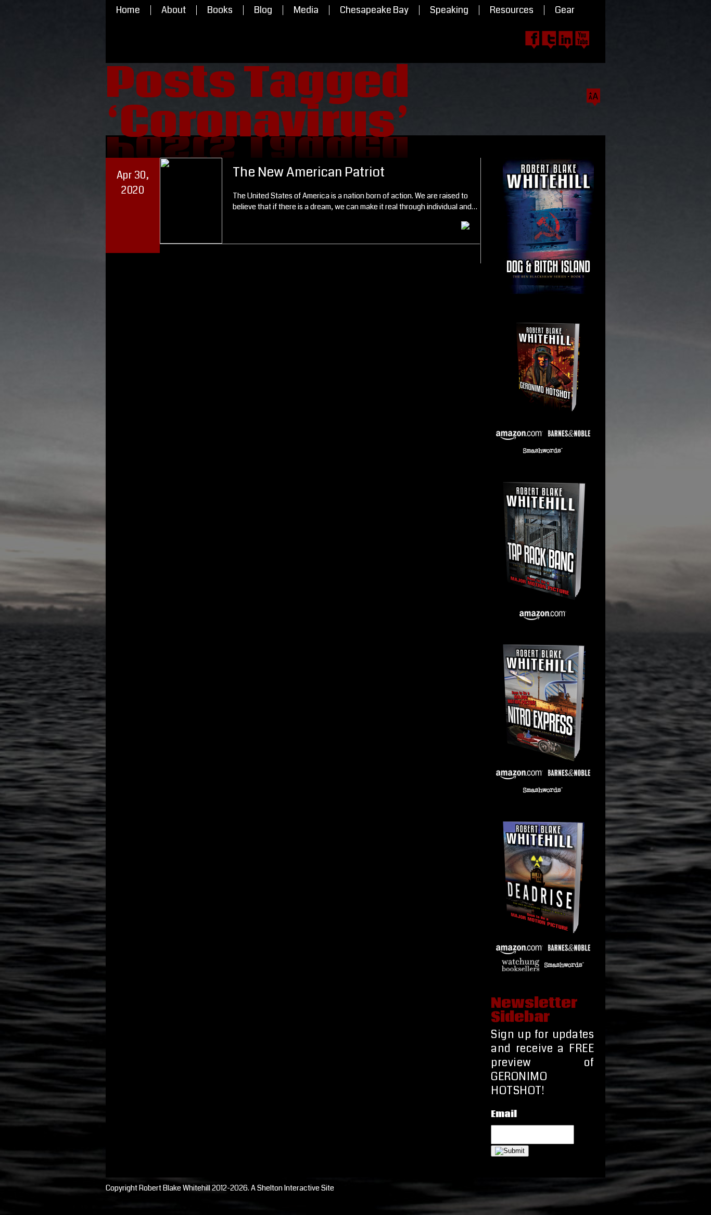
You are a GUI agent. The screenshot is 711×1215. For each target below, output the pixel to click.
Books (220, 10)
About (173, 10)
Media (306, 10)
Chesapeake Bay (374, 10)
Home (128, 10)
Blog (263, 10)
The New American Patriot (309, 172)
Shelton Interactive (288, 1188)
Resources (512, 10)
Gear (565, 10)
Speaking (449, 10)
